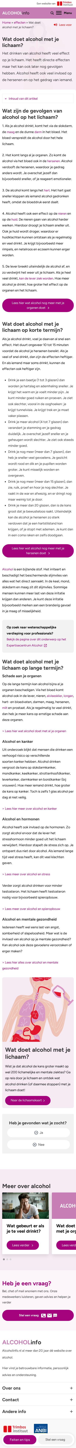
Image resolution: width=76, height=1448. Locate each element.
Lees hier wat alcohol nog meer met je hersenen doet (38, 550)
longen (68, 696)
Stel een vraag (55, 1439)
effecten (19, 22)
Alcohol (7, 569)
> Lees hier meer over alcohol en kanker (29, 808)
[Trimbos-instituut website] (16, 1429)
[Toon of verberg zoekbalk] (52, 13)
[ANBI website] (54, 1429)
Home (6, 22)
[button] (4, 1259)
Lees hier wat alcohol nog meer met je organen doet (38, 305)
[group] (25, 1223)
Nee (41, 1145)
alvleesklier (54, 696)
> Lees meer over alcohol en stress (26, 874)
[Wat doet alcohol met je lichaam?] (38, 1009)
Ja (41, 1133)
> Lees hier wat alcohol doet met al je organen (34, 731)
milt (4, 708)
